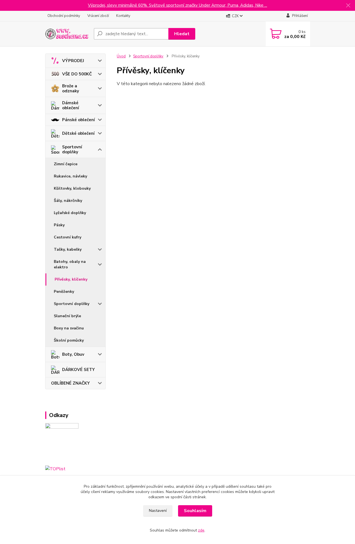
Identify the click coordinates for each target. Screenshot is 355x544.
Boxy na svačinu (69, 328)
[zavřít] (348, 5)
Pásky (59, 225)
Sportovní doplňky (72, 149)
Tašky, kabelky (68, 249)
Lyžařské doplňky (70, 212)
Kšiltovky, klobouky (72, 188)
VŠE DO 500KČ (77, 74)
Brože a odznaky (70, 88)
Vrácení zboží (98, 15)
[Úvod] (67, 34)
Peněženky (64, 291)
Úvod (121, 56)
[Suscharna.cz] (61, 442)
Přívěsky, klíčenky (71, 279)
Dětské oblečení (78, 133)
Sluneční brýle (67, 316)
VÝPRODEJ (73, 60)
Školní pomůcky (69, 340)
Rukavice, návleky (70, 176)
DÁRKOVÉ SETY (78, 369)
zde (201, 530)
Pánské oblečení (78, 120)
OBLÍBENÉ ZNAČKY (70, 383)
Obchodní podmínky (63, 15)
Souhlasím (195, 511)
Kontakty (123, 15)
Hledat (181, 34)
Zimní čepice (65, 164)
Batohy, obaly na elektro (70, 264)
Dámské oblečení (70, 105)
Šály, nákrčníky (68, 200)
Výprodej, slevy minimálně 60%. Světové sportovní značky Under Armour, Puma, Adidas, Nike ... (177, 5)
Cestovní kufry (67, 237)
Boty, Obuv (73, 354)
